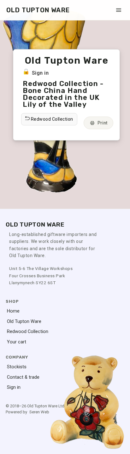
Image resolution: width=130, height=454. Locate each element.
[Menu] (118, 10)
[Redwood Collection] (96, 114)
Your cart (16, 342)
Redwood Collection (27, 331)
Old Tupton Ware (24, 321)
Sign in (40, 73)
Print (102, 122)
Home (13, 311)
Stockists (17, 367)
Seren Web (39, 412)
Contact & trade (23, 377)
